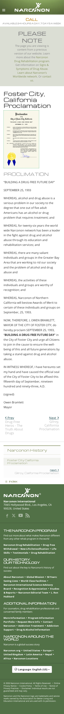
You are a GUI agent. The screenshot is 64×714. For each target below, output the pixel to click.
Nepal (48, 654)
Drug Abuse (40, 69)
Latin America (34, 654)
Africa (7, 658)
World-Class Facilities (33, 580)
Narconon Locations (26, 658)
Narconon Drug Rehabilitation (22, 544)
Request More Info (29, 621)
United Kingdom (13, 654)
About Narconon (14, 577)
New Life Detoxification (34, 548)
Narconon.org (12, 650)
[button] (32, 671)
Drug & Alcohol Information (33, 629)
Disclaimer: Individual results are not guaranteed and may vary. (29, 689)
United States (31, 650)
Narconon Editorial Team (33, 592)
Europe (47, 650)
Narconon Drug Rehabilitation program (31, 59)
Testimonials (20, 552)
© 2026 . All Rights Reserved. (27, 683)
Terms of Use (41, 685)
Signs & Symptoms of (32, 67)
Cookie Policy (25, 685)
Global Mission (35, 577)
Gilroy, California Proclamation (49, 423)
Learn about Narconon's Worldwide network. (30, 75)
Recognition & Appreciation (30, 588)
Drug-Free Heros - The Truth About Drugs (14, 425)
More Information (14, 617)
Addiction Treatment (31, 625)
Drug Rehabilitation (43, 552)
